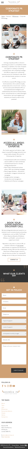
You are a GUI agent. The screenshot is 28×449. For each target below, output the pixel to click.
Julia (2, 407)
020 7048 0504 (6, 437)
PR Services (15, 16)
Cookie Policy (23, 445)
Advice (3, 415)
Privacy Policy (15, 445)
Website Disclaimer (20, 447)
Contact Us (4, 417)
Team (2, 405)
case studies (20, 245)
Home (3, 16)
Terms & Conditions (8, 447)
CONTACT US (14, 259)
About (3, 403)
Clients (3, 413)
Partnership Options (6, 411)
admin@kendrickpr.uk (8, 435)
